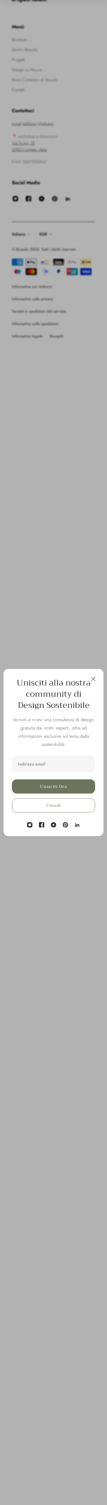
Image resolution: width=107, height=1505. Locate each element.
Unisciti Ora (53, 786)
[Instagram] (30, 825)
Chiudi (53, 805)
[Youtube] (53, 825)
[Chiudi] (93, 679)
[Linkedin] (77, 825)
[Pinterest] (65, 825)
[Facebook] (42, 825)
